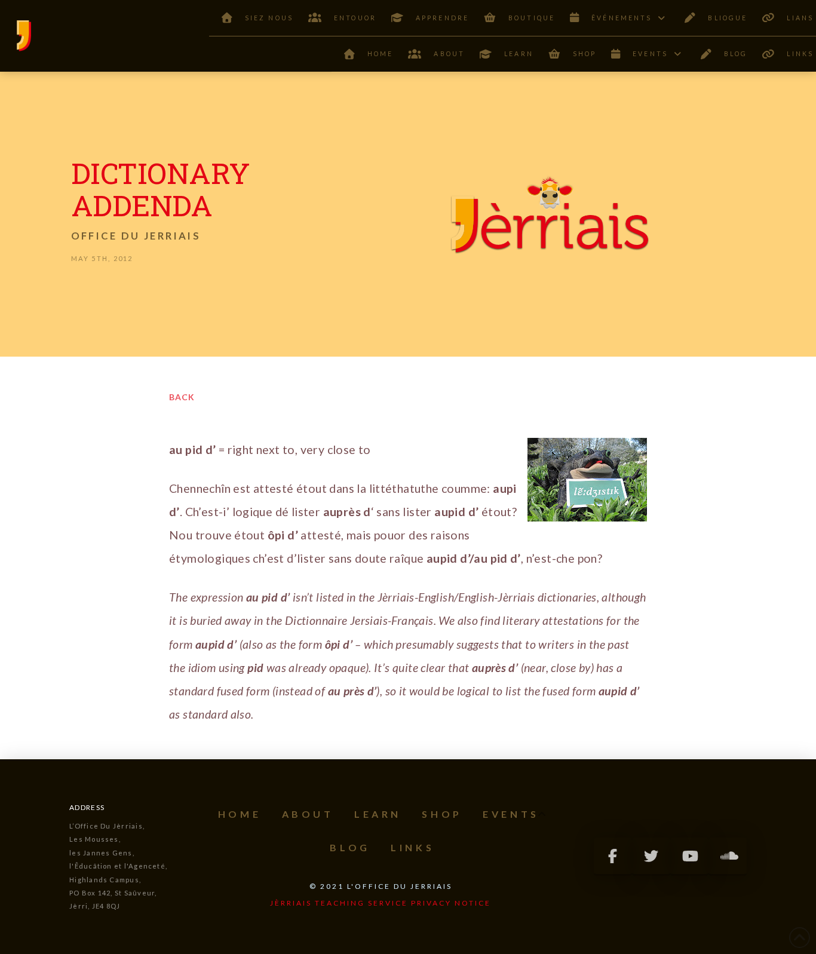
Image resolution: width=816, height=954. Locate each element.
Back (182, 397)
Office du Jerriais (136, 235)
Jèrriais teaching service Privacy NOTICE (380, 902)
